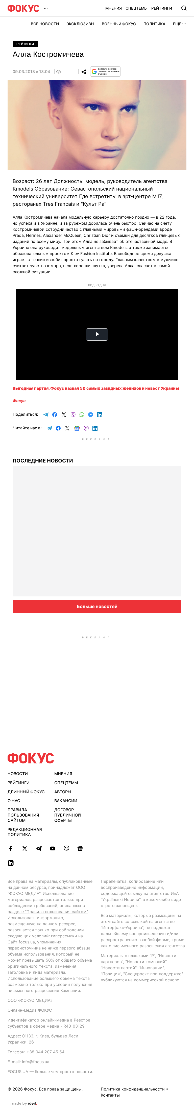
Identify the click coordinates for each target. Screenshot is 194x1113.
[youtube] (52, 848)
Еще (177, 23)
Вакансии (65, 800)
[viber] (66, 848)
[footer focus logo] (31, 758)
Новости (18, 773)
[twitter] (24, 848)
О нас (14, 800)
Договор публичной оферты (67, 815)
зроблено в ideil (24, 1103)
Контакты (110, 1095)
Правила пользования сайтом (23, 815)
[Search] (184, 8)
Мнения (113, 8)
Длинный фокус (26, 791)
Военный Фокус (119, 23)
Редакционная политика (25, 832)
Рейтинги (161, 8)
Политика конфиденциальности (133, 1089)
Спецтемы (137, 8)
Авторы (62, 791)
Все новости (45, 23)
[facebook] (10, 848)
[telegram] (38, 848)
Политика (154, 23)
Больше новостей (97, 606)
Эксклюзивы (80, 23)
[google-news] (80, 848)
